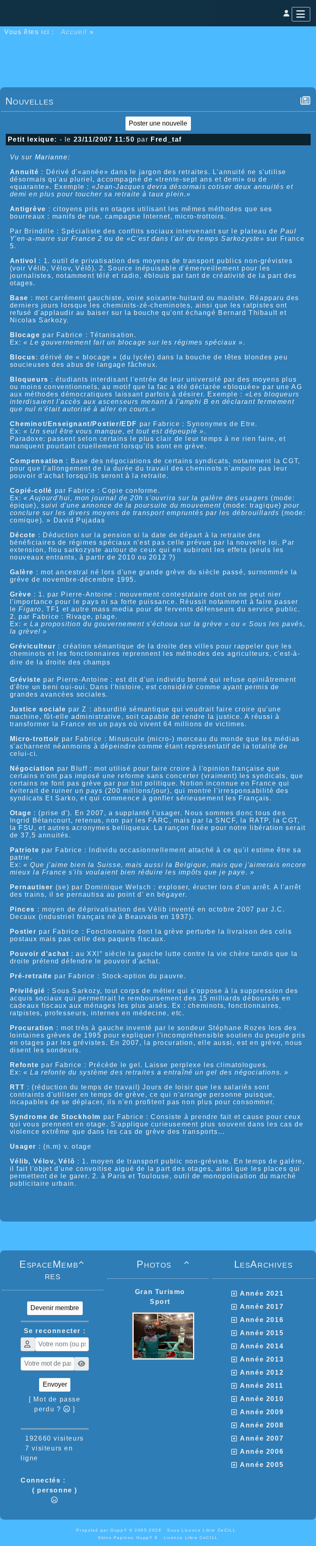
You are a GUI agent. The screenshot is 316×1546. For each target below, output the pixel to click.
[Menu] (301, 14)
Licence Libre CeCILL (191, 1537)
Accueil (74, 31)
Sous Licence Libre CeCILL (202, 1530)
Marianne (51, 157)
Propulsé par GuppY (102, 1530)
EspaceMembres (51, 1270)
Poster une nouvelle (158, 123)
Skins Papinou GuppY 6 (130, 1537)
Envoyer (55, 1384)
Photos (163, 1264)
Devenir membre (54, 1307)
